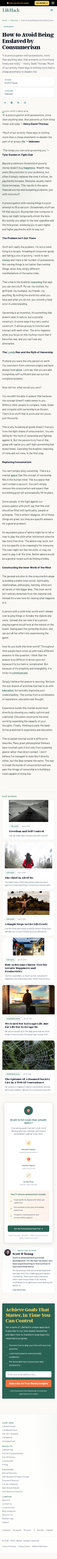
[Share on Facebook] (5, 102)
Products (7, 1446)
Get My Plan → (42, 3)
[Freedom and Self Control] (28, 811)
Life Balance (7, 1437)
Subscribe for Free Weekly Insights (28, 1383)
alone (19, 369)
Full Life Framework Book (12, 1453)
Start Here (8, 1423)
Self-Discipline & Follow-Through (15, 1476)
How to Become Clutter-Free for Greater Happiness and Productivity (26, 968)
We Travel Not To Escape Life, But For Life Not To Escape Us (26, 1025)
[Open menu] (52, 10)
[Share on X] (18, 102)
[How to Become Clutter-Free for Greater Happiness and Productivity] (28, 947)
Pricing (5, 1464)
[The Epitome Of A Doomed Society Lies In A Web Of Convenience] (28, 1055)
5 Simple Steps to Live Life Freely (26, 924)
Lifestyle (15, 826)
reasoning (36, 282)
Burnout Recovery (9, 1473)
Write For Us (7, 1515)
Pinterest (27, 1530)
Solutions (8, 1469)
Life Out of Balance (10, 1484)
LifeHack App (7, 1449)
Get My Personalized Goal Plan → (28, 1228)
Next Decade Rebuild (10, 1488)
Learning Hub (7, 1461)
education (8, 690)
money (6, 260)
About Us (6, 1500)
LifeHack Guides (8, 1426)
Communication (13, 1019)
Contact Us (7, 1504)
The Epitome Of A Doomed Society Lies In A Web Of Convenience (27, 1080)
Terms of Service (9, 1546)
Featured (14, 20)
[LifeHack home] (11, 10)
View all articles (19, 1290)
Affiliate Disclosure (39, 1546)
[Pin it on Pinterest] (11, 102)
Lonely (11, 352)
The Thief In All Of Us (19, 877)
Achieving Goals (8, 1441)
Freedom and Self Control (26, 831)
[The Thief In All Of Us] (28, 855)
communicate (20, 672)
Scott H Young (11, 83)
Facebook (6, 1530)
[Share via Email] (25, 102)
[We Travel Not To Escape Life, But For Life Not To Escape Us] (28, 999)
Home (4, 20)
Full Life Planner (8, 1457)
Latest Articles (8, 1507)
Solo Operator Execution (12, 1491)
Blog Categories (9, 1511)
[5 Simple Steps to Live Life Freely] (28, 903)
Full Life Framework (10, 1434)
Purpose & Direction (10, 1480)
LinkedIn (49, 1530)
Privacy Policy (24, 1546)
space (14, 475)
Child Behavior (13, 1074)
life (23, 141)
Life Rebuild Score (9, 1430)
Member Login (8, 1518)
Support (5, 1522)
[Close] (53, 3)
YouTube (40, 1530)
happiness (29, 167)
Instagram (17, 1530)
